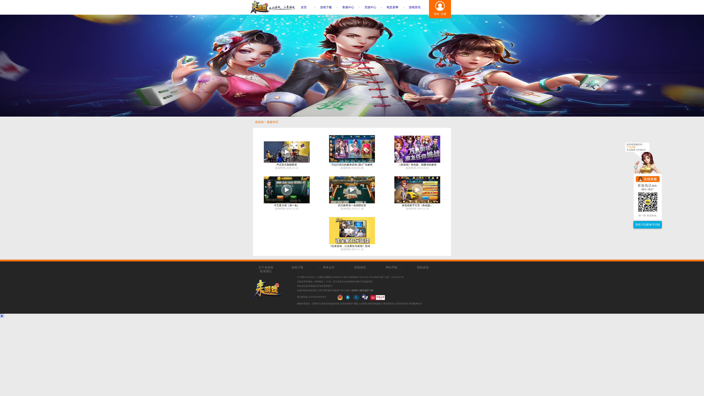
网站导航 (391, 267)
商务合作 (329, 267)
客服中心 (348, 7)
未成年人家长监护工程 (362, 290)
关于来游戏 (265, 267)
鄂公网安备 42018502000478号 (311, 297)
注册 (443, 14)
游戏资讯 (415, 7)
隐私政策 (423, 267)
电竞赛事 (392, 7)
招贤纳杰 (360, 267)
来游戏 (259, 122)
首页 (304, 7)
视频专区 (272, 122)
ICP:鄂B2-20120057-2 (307, 277)
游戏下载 (326, 7)
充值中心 (370, 7)
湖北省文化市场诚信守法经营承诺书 (314, 286)
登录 (436, 14)
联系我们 (266, 271)
